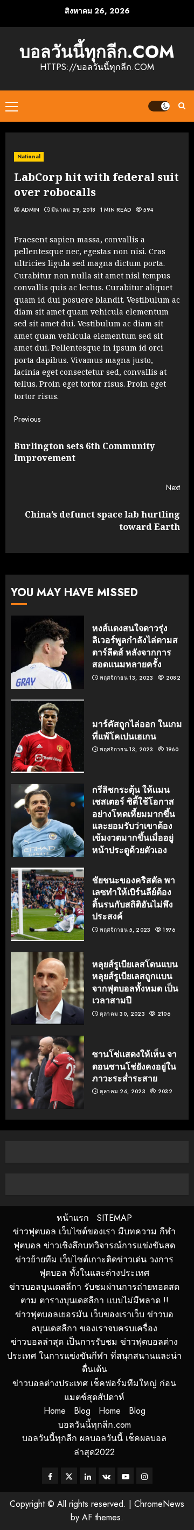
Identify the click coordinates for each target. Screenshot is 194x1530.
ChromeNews (159, 1504)
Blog (82, 1411)
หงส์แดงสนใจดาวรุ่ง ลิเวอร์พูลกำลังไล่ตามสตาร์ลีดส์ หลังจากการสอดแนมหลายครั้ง (135, 646)
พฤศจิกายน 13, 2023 (127, 678)
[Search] (182, 105)
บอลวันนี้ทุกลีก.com (97, 51)
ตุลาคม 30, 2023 (122, 1014)
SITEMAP (114, 1218)
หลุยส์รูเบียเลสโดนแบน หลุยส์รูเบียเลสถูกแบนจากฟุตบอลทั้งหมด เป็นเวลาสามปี (135, 982)
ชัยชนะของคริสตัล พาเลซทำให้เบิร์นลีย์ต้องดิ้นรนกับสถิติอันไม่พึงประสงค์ (133, 898)
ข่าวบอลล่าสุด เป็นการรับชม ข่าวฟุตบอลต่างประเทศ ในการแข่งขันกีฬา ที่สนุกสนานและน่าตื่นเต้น (94, 1355)
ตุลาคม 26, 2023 (123, 1091)
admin (30, 210)
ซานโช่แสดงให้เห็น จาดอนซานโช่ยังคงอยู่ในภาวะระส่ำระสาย (134, 1066)
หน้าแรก (73, 1218)
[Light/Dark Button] (159, 106)
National (28, 156)
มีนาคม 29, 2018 (73, 210)
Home (55, 1411)
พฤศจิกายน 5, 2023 (125, 930)
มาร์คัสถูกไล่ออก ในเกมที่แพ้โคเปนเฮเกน (137, 730)
